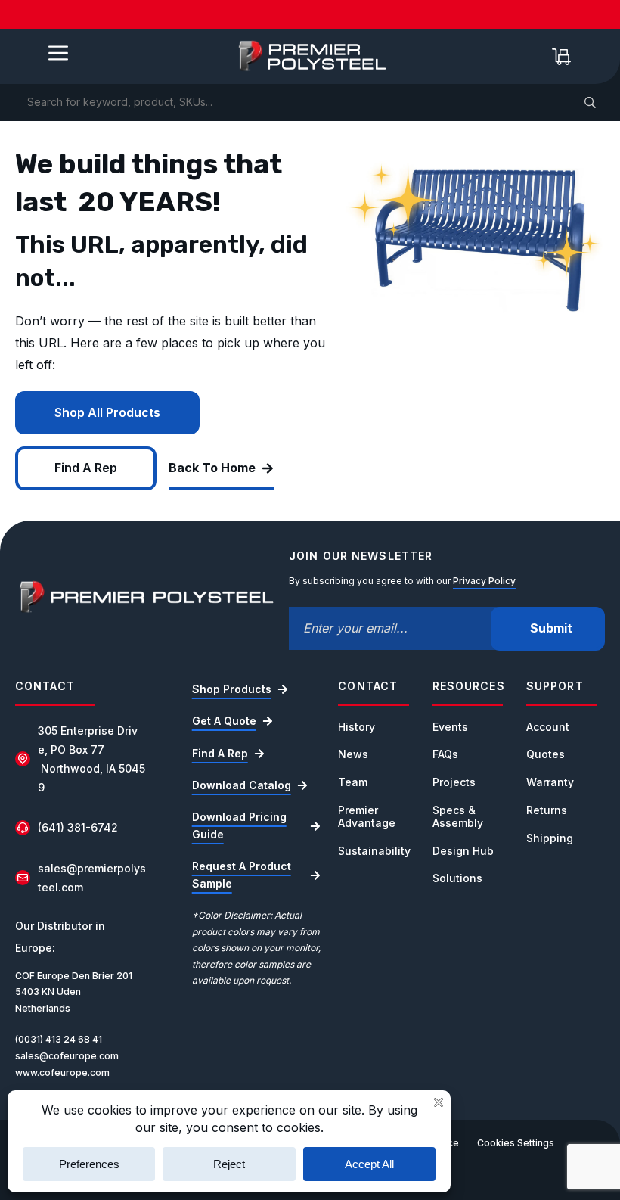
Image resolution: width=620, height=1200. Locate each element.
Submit (551, 628)
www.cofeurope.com (62, 1072)
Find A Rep (85, 467)
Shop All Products (107, 412)
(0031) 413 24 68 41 (58, 1039)
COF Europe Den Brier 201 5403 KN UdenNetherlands (73, 992)
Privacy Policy (484, 580)
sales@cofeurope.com (67, 1056)
